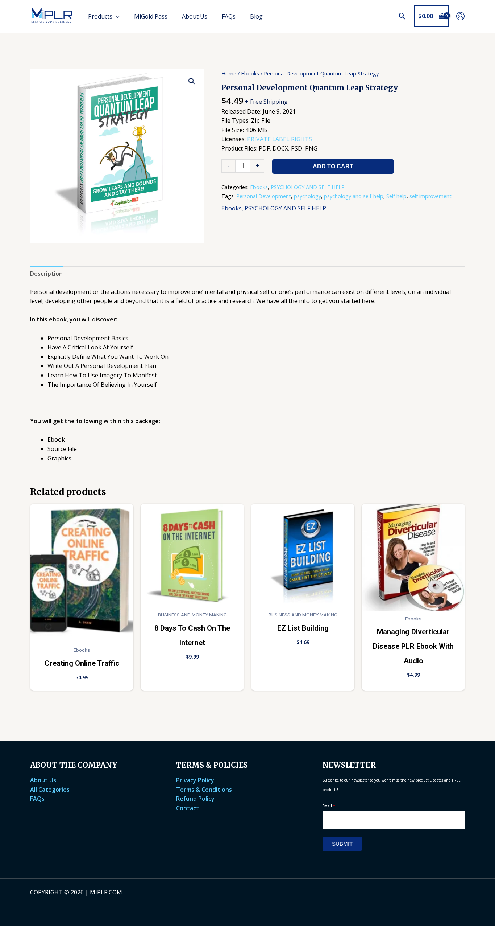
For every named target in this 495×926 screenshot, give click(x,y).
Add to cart (333, 166)
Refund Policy (195, 799)
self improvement (430, 196)
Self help (396, 196)
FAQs (37, 799)
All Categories (50, 790)
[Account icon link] (460, 16)
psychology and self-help (353, 196)
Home (228, 73)
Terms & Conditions (204, 790)
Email (329, 805)
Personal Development (263, 196)
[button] (402, 16)
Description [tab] (46, 274)
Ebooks (250, 73)
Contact (187, 808)
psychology (307, 196)
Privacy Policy (195, 780)
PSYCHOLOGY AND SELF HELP (308, 187)
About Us (43, 780)
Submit (342, 844)
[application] (116, 16)
